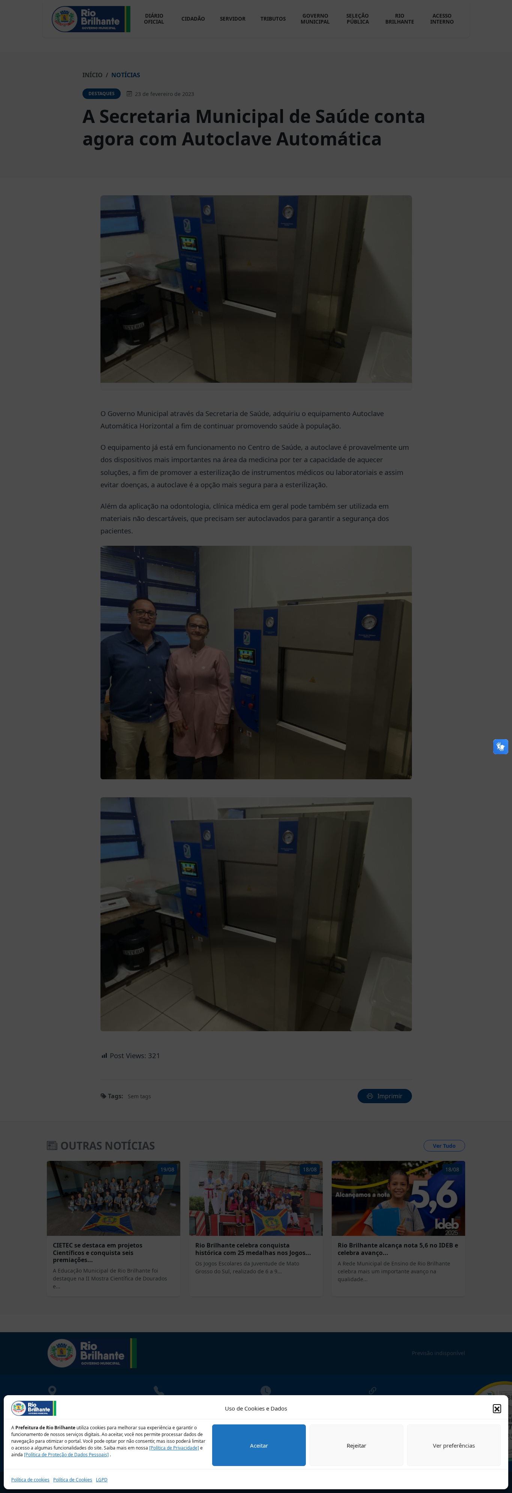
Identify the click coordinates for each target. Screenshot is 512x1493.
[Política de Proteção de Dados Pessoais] (66, 1454)
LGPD (102, 1480)
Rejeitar (356, 1445)
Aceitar (259, 1445)
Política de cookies (30, 1480)
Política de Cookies (72, 1480)
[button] (497, 1408)
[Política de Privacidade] (174, 1448)
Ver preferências (454, 1445)
